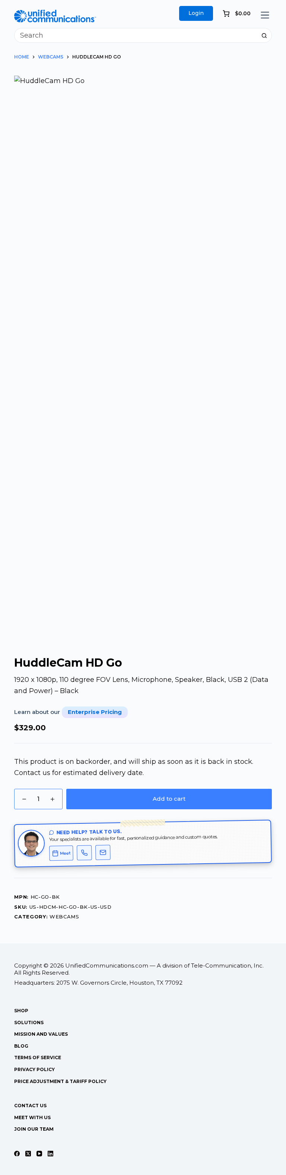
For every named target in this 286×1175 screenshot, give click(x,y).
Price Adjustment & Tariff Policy (60, 1081)
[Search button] (264, 35)
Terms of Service (37, 1057)
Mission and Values (41, 1034)
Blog (21, 1046)
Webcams (64, 917)
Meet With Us (32, 1117)
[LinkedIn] (50, 1153)
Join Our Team (34, 1129)
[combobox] (136, 35)
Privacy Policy (34, 1069)
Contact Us (30, 1105)
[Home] (55, 15)
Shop (21, 1010)
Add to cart (169, 798)
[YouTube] (39, 1153)
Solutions (29, 1022)
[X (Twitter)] (28, 1153)
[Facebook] (17, 1153)
